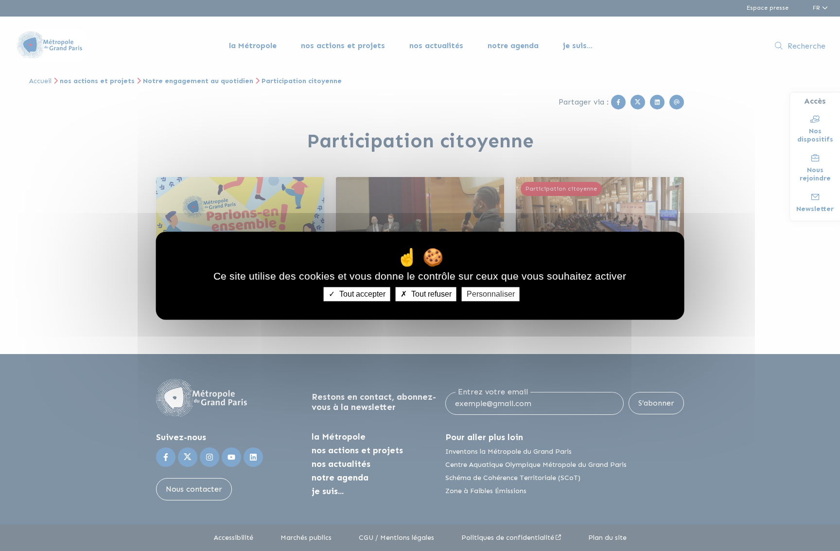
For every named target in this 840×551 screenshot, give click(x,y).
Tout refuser (430, 294)
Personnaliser (491, 294)
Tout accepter (361, 294)
